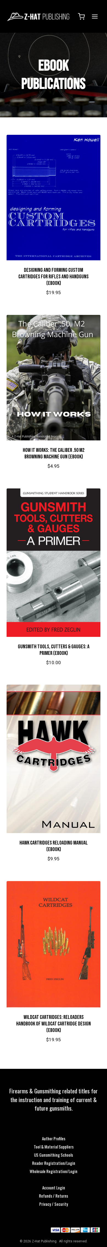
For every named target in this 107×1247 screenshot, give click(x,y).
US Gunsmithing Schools (53, 1155)
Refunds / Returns (53, 1196)
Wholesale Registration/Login (53, 1171)
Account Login (53, 1188)
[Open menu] (94, 16)
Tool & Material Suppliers (54, 1147)
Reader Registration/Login (53, 1163)
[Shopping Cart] (81, 16)
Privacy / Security (53, 1204)
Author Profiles (53, 1138)
